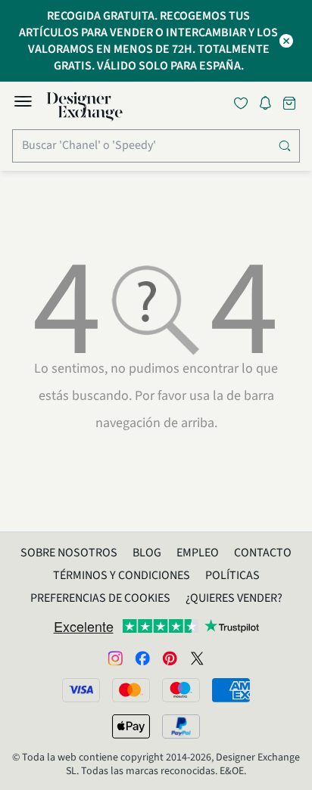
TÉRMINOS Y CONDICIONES (121, 575)
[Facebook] (142, 657)
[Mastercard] (131, 690)
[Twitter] (196, 657)
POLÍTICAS (232, 575)
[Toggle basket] (291, 103)
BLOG (147, 552)
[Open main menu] (22, 103)
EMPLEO (197, 552)
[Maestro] (181, 690)
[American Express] (231, 690)
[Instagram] (115, 657)
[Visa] (81, 690)
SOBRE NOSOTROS (68, 552)
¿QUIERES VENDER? (234, 598)
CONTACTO (263, 552)
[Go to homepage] (84, 106)
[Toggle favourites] (243, 103)
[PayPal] (181, 726)
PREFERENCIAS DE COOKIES (100, 598)
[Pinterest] (169, 657)
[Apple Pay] (131, 726)
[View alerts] (269, 106)
